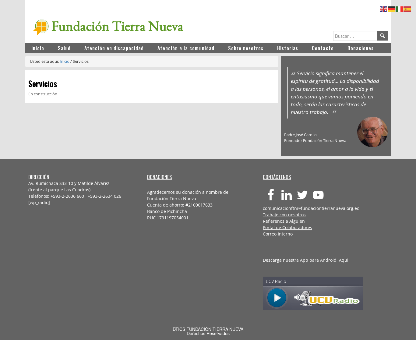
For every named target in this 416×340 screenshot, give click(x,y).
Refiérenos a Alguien (284, 221)
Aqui (343, 260)
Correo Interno (278, 234)
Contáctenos (277, 177)
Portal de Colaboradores (287, 227)
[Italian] (400, 8)
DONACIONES (159, 177)
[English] (384, 8)
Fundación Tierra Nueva (117, 26)
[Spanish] (407, 8)
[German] (392, 8)
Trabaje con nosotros (284, 215)
